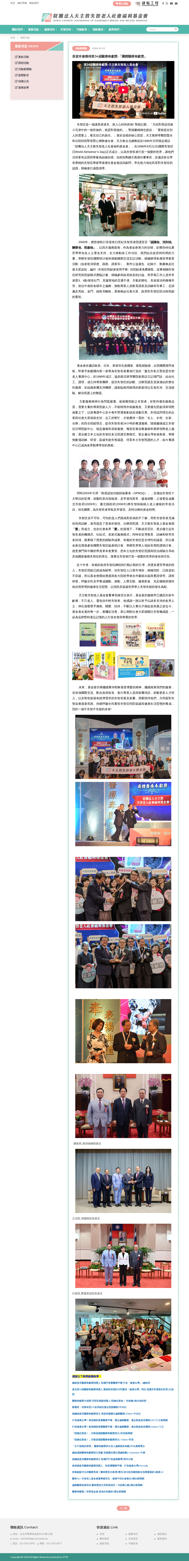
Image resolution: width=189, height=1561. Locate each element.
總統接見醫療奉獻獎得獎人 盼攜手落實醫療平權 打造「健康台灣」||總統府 (111, 1383)
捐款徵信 (98, 29)
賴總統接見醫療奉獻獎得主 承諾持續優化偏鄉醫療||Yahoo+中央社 (106, 1413)
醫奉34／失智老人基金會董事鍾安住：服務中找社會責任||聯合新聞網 (108, 1478)
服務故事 (23, 87)
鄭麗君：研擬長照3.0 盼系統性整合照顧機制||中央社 (99, 1407)
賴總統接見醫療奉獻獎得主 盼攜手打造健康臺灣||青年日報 (102, 1459)
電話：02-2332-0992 (24, 1543)
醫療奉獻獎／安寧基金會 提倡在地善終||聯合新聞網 (99, 1491)
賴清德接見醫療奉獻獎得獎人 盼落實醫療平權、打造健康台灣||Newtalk (110, 1465)
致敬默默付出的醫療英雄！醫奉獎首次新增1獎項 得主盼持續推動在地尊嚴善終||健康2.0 (117, 1472)
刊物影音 (82, 29)
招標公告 (23, 81)
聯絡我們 (34, 2)
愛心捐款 (123, 3)
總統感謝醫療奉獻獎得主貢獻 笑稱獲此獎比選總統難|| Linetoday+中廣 (108, 1452)
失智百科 (65, 29)
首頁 (12, 2)
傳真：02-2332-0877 (51, 1543)
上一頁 (123, 1508)
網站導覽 (22, 2)
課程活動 (23, 62)
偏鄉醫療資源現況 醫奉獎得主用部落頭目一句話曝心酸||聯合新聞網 (107, 1485)
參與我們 (114, 29)
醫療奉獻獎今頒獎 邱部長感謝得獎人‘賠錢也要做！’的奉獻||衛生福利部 (109, 1401)
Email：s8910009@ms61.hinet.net (30, 1538)
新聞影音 (23, 75)
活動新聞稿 (25, 69)
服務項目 (49, 29)
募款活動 (23, 56)
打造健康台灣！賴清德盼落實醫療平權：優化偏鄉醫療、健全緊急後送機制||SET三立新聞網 (120, 1420)
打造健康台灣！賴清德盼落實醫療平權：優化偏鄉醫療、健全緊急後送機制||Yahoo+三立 (118, 1426)
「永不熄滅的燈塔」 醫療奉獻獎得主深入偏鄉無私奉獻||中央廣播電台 (108, 1446)
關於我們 (17, 29)
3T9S (65, 1557)
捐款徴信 (162, 1533)
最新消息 (33, 29)
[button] (18, 29)
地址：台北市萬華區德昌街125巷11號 (33, 1533)
